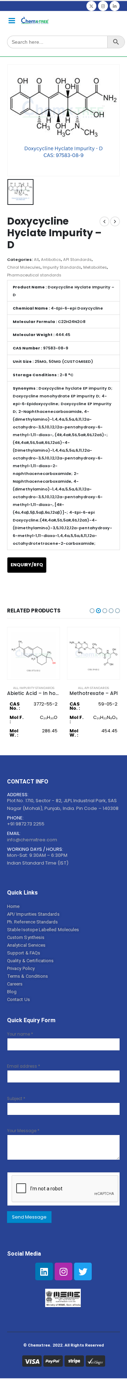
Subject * (16, 1099)
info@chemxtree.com (32, 839)
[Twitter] (91, 6)
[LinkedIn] (115, 6)
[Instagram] (103, 6)
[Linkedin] (44, 1271)
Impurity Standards (62, 267)
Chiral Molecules (24, 267)
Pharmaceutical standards (34, 275)
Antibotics (51, 259)
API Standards (77, 259)
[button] (92, 610)
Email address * (23, 1066)
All (36, 259)
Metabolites (95, 267)
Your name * (20, 1034)
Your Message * (23, 1131)
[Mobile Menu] (11, 20)
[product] (33, 653)
